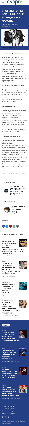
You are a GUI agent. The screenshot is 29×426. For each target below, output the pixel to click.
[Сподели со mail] (14, 226)
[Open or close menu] (3, 3)
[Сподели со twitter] (6, 226)
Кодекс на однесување (8, 413)
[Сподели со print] (17, 226)
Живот (4, 239)
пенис (4, 173)
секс (17, 173)
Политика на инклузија (8, 408)
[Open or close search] (26, 2)
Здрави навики (6, 282)
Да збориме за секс (7, 8)
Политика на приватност (8, 406)
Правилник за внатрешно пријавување (12, 411)
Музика (4, 330)
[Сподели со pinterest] (10, 226)
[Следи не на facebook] (3, 417)
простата (11, 173)
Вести (3, 348)
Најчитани (6, 325)
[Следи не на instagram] (8, 417)
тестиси (23, 173)
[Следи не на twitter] (5, 417)
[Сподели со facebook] (3, 226)
